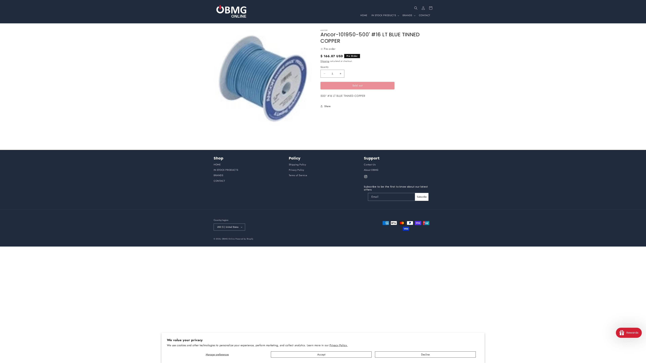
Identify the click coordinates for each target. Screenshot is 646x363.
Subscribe (422, 197)
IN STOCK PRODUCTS (226, 170)
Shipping (324, 61)
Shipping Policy (297, 164)
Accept (321, 354)
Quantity (324, 67)
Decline (425, 354)
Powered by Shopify (244, 238)
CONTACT (219, 181)
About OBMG (371, 170)
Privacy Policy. (339, 345)
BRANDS (218, 175)
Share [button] (327, 106)
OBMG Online (228, 238)
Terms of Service (298, 175)
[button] (416, 8)
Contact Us (370, 164)
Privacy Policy (296, 170)
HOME (217, 164)
